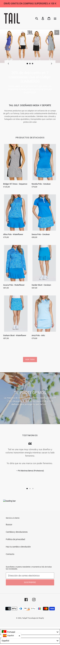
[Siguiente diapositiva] (51, 63)
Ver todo (30, 360)
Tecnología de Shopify (36, 618)
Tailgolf (25, 618)
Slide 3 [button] (32, 488)
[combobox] (30, 632)
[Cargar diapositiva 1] (27, 63)
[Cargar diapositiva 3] (32, 63)
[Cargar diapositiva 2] (30, 63)
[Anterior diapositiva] (8, 63)
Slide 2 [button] (30, 488)
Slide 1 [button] (27, 488)
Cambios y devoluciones (17, 532)
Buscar (9, 524)
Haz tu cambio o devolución (18, 547)
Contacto (10, 554)
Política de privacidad (15, 539)
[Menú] (55, 18)
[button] (11, 635)
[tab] (27, 488)
